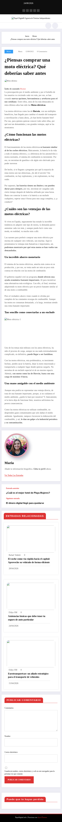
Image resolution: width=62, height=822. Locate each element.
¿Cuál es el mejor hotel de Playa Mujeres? (28, 492)
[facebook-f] (23, 10)
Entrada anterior (12, 488)
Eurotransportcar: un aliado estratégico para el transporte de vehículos (28, 675)
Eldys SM (13, 612)
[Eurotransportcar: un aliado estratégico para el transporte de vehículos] (31, 653)
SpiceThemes (42, 817)
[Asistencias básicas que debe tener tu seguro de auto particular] (31, 596)
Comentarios (9, 708)
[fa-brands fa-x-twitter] (27, 10)
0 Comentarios (42, 51)
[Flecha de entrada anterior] (55, 491)
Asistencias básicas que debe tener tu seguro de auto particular (26, 618)
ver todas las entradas (14, 475)
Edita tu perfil (40, 469)
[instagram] (34, 10)
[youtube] (38, 10)
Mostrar (23, 89)
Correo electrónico (11, 752)
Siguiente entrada (13, 498)
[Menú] (4, 25)
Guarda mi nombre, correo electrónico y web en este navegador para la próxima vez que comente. (29, 772)
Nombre (7, 736)
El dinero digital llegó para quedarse (25, 503)
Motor (9, 51)
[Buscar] (48, 25)
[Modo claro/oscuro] (55, 26)
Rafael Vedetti (15, 555)
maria (20, 51)
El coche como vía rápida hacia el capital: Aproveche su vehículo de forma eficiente (29, 560)
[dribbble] (31, 10)
